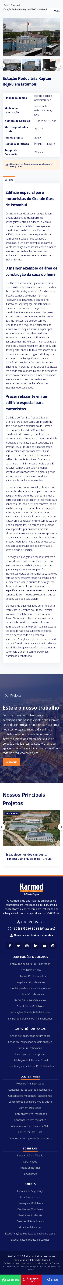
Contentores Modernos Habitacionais (30, 1096)
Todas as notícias (30, 1167)
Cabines (30, 1184)
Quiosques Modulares (30, 1203)
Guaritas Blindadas (30, 1227)
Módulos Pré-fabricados (30, 1083)
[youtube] (44, 945)
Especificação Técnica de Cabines (30, 1239)
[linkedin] (35, 945)
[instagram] (27, 945)
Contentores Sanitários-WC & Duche (30, 1101)
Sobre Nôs (30, 1148)
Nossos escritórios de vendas (33, 935)
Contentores (12, 813)
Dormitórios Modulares (30, 1006)
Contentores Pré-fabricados (30, 1114)
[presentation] (2, 65)
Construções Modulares (30, 957)
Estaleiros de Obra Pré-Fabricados (30, 964)
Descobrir (11, 762)
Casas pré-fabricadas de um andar (30, 1036)
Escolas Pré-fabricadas (30, 994)
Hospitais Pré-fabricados (30, 982)
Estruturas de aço (30, 970)
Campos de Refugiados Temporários (30, 1138)
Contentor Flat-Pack (30, 1132)
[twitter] (18, 945)
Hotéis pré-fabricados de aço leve (30, 988)
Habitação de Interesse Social (30, 1060)
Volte (57, 11)
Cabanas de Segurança (30, 1191)
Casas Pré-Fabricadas (30, 1029)
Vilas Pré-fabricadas (30, 1048)
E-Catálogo (30, 1173)
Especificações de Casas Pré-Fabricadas (30, 1066)
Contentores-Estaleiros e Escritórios (30, 1089)
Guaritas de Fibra (30, 1197)
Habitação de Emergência (30, 1054)
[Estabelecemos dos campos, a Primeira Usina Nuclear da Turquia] (31, 828)
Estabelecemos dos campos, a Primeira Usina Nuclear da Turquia (28, 856)
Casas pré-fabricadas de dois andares (30, 1042)
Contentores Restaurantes (30, 1120)
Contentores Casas (30, 1108)
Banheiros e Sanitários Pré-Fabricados (30, 1018)
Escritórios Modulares (30, 1209)
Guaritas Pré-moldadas (30, 1221)
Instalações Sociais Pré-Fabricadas (30, 1012)
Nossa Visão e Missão (30, 1155)
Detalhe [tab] (9, 180)
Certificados (30, 1161)
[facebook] (9, 945)
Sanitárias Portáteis (30, 1215)
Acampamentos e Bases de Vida (30, 1126)
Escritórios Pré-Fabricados (30, 976)
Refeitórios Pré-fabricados (30, 1000)
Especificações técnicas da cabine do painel (30, 1233)
